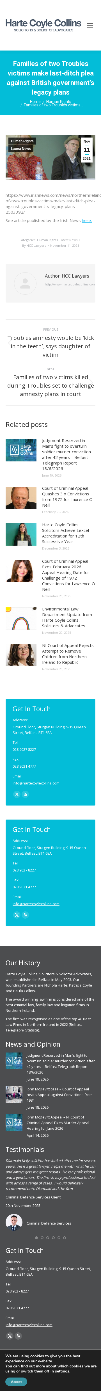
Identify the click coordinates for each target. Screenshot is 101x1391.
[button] (36, 1237)
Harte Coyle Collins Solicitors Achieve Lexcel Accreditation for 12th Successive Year (65, 533)
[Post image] (21, 450)
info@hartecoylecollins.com (36, 783)
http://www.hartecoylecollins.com (70, 284)
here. (87, 220)
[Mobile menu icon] (89, 25)
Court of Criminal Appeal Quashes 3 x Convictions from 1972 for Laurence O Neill (67, 496)
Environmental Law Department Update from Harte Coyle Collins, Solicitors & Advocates (67, 617)
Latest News (21, 149)
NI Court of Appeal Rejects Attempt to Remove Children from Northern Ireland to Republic (68, 653)
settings (62, 1371)
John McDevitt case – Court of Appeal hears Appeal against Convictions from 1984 (60, 1094)
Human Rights (22, 141)
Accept (16, 1381)
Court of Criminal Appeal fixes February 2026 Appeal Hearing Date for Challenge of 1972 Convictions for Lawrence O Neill (68, 575)
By (34, 245)
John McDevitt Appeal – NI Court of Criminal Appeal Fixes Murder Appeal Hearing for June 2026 (58, 1123)
